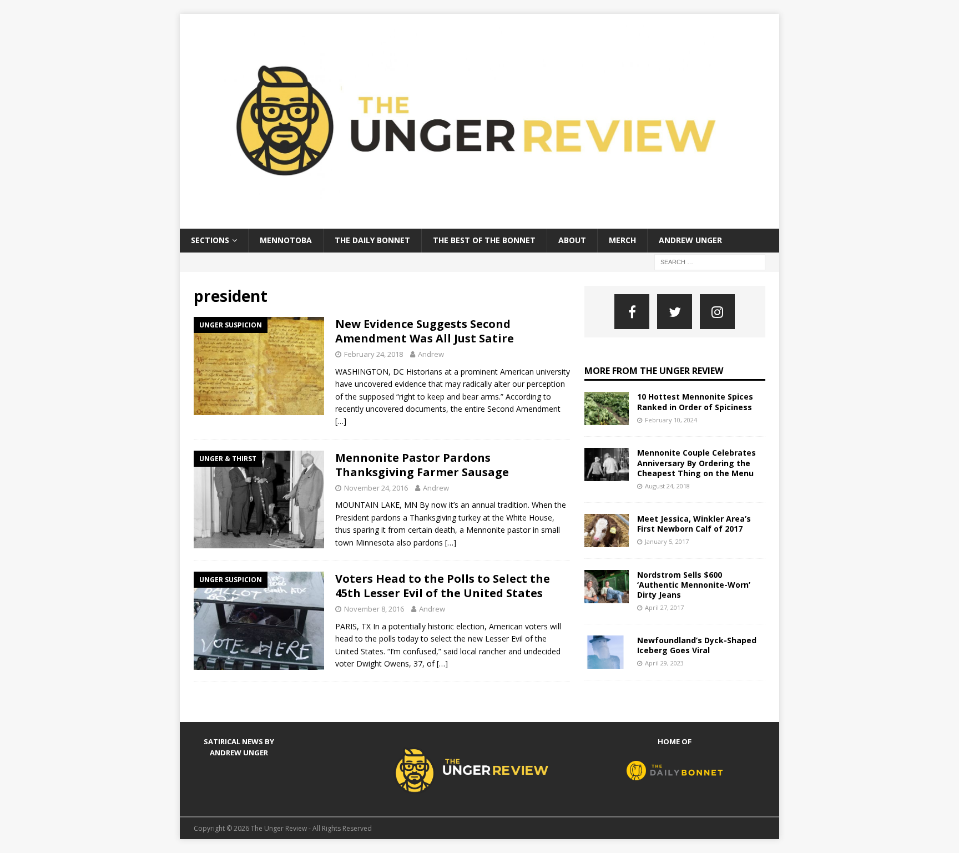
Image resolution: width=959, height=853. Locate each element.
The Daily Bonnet (372, 240)
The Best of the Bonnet (484, 240)
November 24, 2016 (376, 488)
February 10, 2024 (671, 420)
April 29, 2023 (664, 663)
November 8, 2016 (374, 609)
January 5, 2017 (667, 541)
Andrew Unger (690, 240)
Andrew (431, 354)
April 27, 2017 (664, 607)
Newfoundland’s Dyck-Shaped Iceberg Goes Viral (696, 645)
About (572, 240)
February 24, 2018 (373, 354)
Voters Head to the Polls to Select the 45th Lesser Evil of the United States (442, 585)
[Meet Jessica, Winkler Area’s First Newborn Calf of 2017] (606, 530)
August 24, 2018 (667, 486)
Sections (210, 240)
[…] (340, 421)
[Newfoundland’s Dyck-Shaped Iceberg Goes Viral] (606, 652)
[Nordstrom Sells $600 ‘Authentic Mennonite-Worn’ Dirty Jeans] (606, 586)
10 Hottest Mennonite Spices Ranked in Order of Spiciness (695, 401)
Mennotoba (286, 240)
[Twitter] (674, 311)
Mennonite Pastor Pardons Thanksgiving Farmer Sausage (422, 465)
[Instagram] (717, 311)
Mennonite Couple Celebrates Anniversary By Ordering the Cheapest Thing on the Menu (696, 462)
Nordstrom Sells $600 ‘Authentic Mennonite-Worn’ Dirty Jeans (693, 584)
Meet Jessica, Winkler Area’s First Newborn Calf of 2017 (694, 523)
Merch (622, 240)
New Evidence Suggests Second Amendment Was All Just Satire (424, 331)
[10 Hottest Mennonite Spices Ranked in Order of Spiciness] (606, 408)
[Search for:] (709, 261)
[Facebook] (631, 311)
